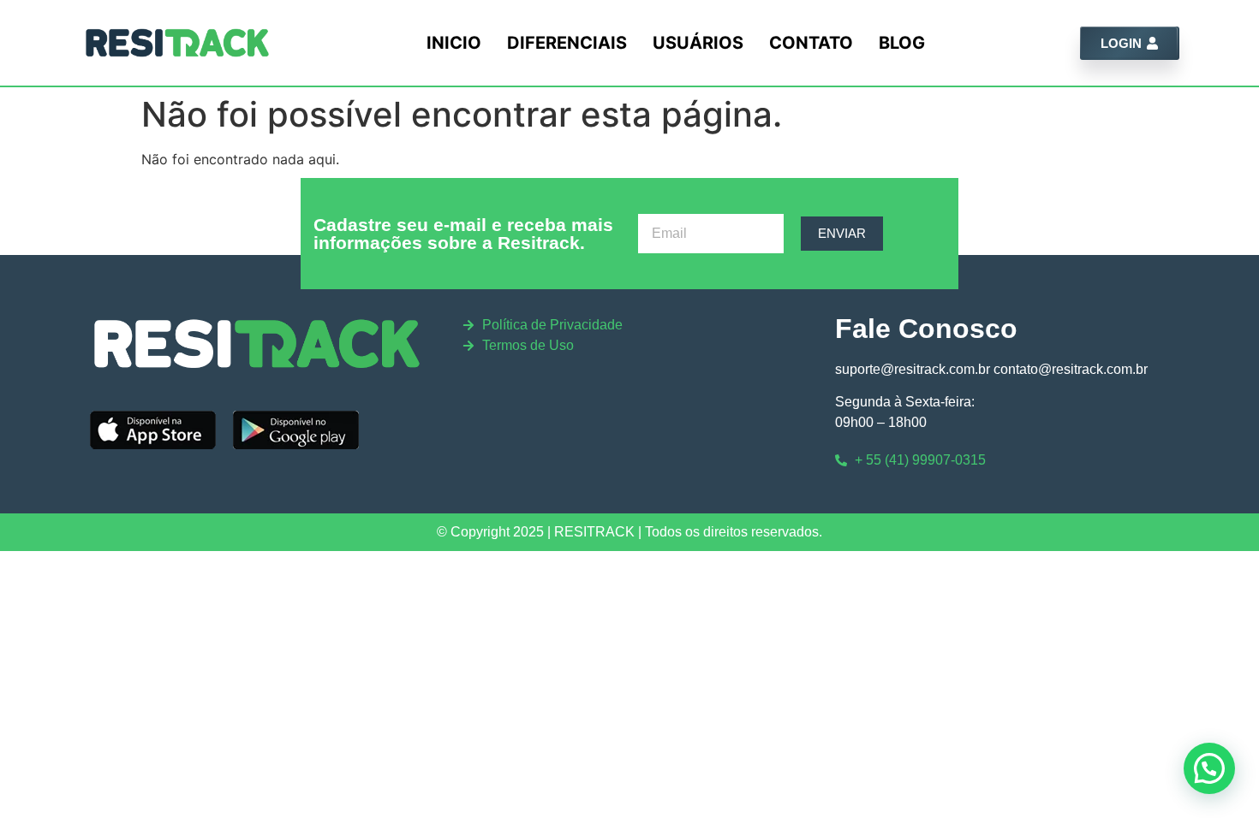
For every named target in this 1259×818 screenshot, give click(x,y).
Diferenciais (567, 43)
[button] (1209, 768)
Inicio (454, 43)
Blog (902, 43)
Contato (811, 43)
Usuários (698, 43)
